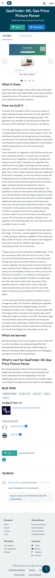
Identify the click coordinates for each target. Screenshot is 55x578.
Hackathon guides (38, 534)
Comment (38, 27)
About (6, 524)
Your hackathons (10, 549)
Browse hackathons (38, 524)
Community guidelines (17, 570)
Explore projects (37, 528)
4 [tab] (33, 80)
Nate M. (14, 434)
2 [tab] (25, 80)
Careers (7, 528)
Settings (7, 552)
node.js (47, 393)
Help (6, 534)
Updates (25, 36)
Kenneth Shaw (17, 426)
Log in (51, 3)
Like (19, 27)
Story (7, 36)
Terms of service (35, 575)
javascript (37, 393)
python (6, 398)
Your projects (9, 545)
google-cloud (24, 393)
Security (32, 570)
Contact (7, 531)
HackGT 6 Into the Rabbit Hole (26, 407)
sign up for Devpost (28, 495)
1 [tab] (21, 80)
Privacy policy (19, 575)
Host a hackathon (37, 531)
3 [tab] (29, 80)
